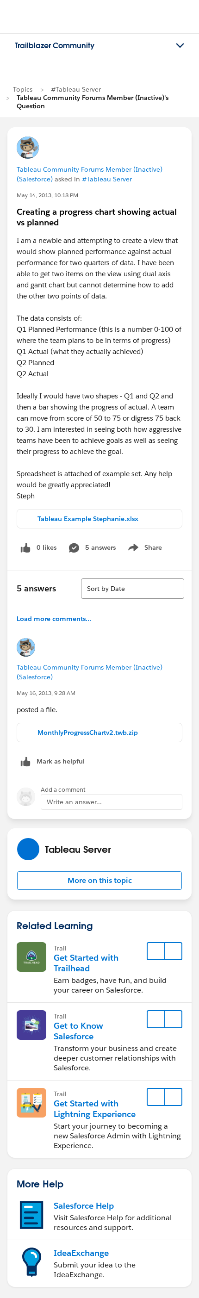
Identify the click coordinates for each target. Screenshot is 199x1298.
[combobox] (132, 588)
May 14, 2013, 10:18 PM (47, 195)
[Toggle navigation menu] (180, 46)
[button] (99, 880)
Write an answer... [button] (74, 802)
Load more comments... (54, 619)
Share (143, 549)
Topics (22, 89)
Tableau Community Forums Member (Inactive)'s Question (92, 101)
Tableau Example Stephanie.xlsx (87, 519)
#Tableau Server (76, 89)
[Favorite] (156, 951)
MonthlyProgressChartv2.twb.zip (87, 732)
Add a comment (63, 790)
